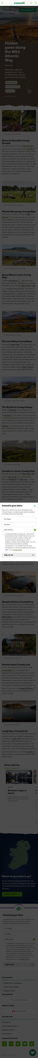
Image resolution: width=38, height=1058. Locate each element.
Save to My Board (26, 10)
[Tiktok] (31, 1043)
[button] (34, 506)
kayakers (30, 752)
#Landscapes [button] (10, 91)
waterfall (30, 149)
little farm (5, 217)
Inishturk (5, 426)
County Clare (22, 479)
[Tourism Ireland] (20, 2)
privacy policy (17, 550)
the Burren (12, 479)
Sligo (28, 214)
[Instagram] (11, 1043)
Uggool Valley (14, 344)
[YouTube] (24, 1043)
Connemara (12, 410)
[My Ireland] (31, 3)
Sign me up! (8, 555)
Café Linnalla (12, 477)
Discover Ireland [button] (10, 894)
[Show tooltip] (35, 530)
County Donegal (27, 146)
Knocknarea (13, 280)
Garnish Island (7, 670)
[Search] (35, 3)
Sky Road (7, 415)
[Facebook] (4, 1043)
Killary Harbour (27, 367)
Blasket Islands (7, 617)
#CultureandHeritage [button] (13, 86)
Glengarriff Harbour (26, 688)
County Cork (16, 739)
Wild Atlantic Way (28, 474)
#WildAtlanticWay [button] (11, 82)
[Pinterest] (18, 1043)
